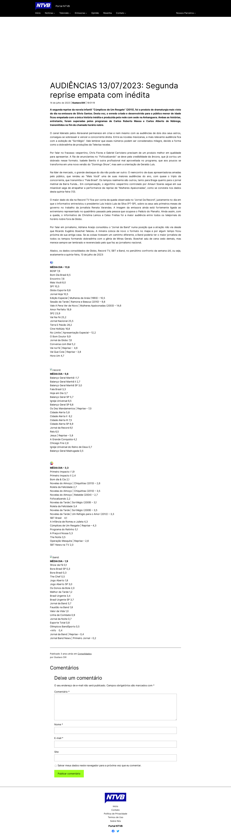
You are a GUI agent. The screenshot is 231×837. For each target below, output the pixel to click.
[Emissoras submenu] (86, 13)
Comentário (62, 691)
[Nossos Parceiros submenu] (195, 13)
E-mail (58, 738)
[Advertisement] (115, 45)
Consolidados (85, 653)
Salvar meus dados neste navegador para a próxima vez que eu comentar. (99, 765)
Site (56, 751)
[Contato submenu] (125, 13)
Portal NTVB (63, 6)
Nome (58, 724)
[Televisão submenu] (70, 13)
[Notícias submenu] (54, 13)
